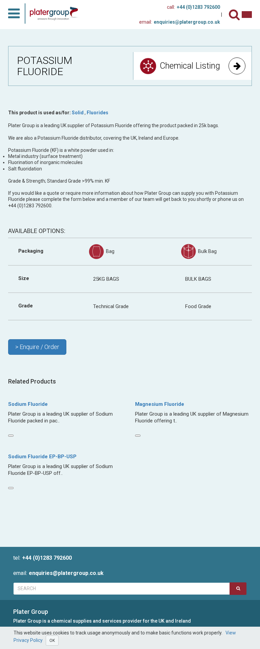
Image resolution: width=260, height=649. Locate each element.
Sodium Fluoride (28, 404)
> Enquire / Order (37, 346)
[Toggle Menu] (14, 13)
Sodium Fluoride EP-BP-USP (42, 457)
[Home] (56, 13)
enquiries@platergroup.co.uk (179, 22)
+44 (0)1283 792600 (193, 7)
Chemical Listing (190, 66)
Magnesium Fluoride (159, 404)
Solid (78, 112)
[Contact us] (247, 14)
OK (52, 640)
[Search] (235, 15)
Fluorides (97, 112)
